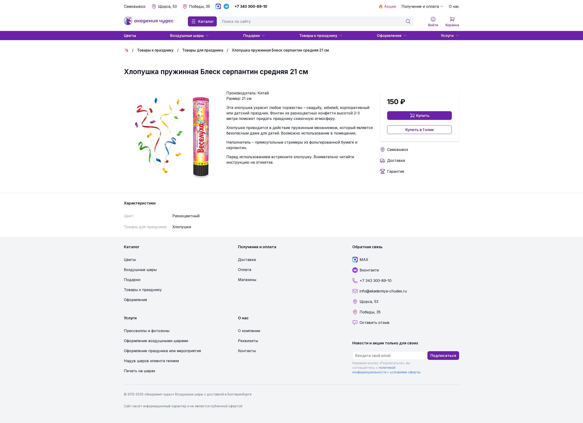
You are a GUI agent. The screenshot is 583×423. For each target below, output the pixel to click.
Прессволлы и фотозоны (146, 330)
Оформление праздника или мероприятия (162, 350)
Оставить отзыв (374, 322)
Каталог (206, 21)
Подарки (251, 35)
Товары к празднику (318, 35)
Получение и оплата (420, 6)
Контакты (247, 350)
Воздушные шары (187, 35)
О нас (454, 6)
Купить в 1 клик (419, 129)
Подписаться (443, 355)
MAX (364, 259)
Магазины (247, 279)
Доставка (396, 160)
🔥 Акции (387, 6)
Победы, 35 (199, 6)
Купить (423, 115)
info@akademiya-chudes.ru (383, 291)
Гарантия (395, 171)
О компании (249, 330)
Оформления (389, 35)
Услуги (447, 35)
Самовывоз (397, 149)
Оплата (244, 269)
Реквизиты (248, 340)
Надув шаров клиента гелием (151, 361)
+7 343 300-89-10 (251, 6)
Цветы (130, 35)
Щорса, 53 (167, 6)
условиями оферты (405, 372)
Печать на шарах (139, 371)
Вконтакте (369, 270)
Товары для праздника (202, 50)
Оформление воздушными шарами (156, 340)
